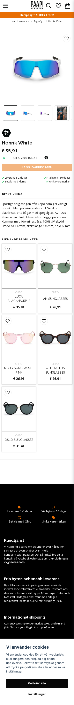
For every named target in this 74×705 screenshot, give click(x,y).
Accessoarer (24, 21)
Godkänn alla (37, 683)
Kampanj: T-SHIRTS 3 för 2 (37, 15)
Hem (13, 21)
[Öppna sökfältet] (48, 6)
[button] (66, 38)
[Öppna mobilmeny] (5, 6)
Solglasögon (39, 21)
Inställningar (37, 694)
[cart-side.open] (67, 6)
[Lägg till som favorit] (58, 6)
